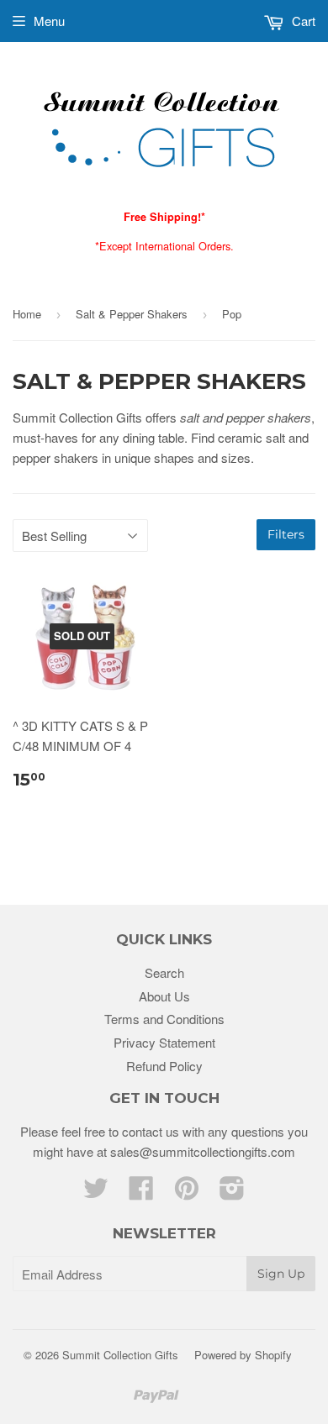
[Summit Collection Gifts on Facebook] (141, 1192)
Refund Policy (164, 1066)
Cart (301, 20)
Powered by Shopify (243, 1355)
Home (27, 314)
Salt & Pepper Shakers (132, 314)
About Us (164, 996)
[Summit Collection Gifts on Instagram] (232, 1192)
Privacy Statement (164, 1042)
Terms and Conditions (164, 1018)
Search (164, 972)
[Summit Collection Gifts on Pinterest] (186, 1192)
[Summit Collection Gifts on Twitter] (95, 1192)
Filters (285, 534)
